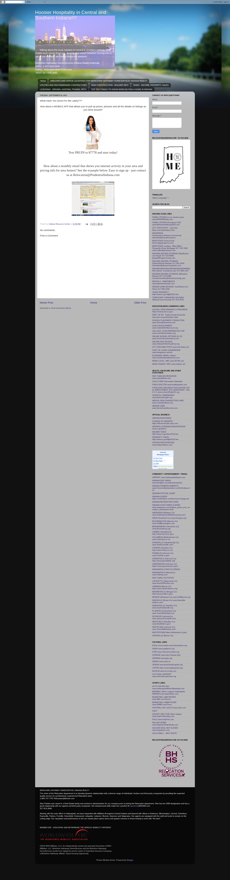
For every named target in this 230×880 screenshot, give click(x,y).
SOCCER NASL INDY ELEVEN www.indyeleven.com (165, 729)
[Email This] (91, 224)
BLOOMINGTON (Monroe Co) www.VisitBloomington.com (165, 522)
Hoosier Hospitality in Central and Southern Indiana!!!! (70, 15)
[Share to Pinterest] (101, 224)
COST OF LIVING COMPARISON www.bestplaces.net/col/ (166, 351)
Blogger (130, 860)
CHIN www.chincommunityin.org (165, 652)
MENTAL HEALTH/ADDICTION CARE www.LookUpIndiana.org (168, 402)
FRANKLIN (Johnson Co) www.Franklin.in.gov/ (162, 554)
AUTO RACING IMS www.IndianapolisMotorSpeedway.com (168, 687)
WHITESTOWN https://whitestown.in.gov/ (169, 632)
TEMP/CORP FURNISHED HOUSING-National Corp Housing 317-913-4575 (168, 299)
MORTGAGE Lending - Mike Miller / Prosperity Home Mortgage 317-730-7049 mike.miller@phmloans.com (170, 248)
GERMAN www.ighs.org (162, 658)
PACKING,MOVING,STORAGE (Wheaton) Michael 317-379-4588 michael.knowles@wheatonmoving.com (170, 276)
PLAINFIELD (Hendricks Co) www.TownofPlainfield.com (164, 612)
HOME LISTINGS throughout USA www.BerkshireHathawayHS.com (166, 224)
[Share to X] (96, 224)
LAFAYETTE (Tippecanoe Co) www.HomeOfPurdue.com (164, 582)
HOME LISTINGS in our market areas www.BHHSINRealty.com (168, 218)
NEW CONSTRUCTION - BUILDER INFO (109, 85)
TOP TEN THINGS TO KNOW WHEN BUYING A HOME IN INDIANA (121, 89)
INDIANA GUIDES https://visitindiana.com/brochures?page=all (170, 498)
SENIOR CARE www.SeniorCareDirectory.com (165, 407)
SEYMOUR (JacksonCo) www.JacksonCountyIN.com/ (164, 617)
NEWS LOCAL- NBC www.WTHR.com (168, 361)
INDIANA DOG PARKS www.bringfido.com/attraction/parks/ (167, 482)
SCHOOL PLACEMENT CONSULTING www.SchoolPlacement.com (168, 321)
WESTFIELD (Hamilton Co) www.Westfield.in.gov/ (163, 623)
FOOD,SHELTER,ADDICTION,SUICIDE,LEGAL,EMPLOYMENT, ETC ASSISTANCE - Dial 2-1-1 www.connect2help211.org (171, 390)
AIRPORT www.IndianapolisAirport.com (168, 477)
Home (43, 81)
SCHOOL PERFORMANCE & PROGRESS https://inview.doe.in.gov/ (170, 311)
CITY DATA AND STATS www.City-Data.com (170, 347)
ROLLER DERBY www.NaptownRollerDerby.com (165, 724)
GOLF (154, 711)
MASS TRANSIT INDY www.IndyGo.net (168, 364)
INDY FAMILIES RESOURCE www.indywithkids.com (164, 377)
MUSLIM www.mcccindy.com (164, 671)
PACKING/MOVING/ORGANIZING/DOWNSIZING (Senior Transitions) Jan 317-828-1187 (171, 270)
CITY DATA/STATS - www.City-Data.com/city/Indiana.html (165, 229)
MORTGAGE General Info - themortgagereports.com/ (163, 242)
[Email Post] (87, 224)
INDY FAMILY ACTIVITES (163, 578)
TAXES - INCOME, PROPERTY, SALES (151, 85)
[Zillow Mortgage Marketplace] (163, 466)
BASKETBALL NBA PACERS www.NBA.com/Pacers (164, 698)
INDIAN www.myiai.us (161, 661)
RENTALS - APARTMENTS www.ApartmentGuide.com (163, 282)
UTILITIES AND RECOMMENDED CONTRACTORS (63, 85)
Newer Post (46, 302)
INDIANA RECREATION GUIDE (165, 502)
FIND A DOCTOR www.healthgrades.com (169, 385)
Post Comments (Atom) (61, 308)
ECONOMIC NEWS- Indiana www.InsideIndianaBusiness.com (166, 357)
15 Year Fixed (157, 461)
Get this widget (163, 468)
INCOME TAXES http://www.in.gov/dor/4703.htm (165, 433)
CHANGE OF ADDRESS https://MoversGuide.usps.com (165, 422)
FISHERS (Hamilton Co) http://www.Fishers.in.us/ (162, 549)
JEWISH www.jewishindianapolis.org (167, 665)
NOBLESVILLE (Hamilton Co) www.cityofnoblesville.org (164, 607)
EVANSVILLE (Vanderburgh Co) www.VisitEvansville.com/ (165, 544)
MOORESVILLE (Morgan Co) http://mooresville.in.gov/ (164, 593)
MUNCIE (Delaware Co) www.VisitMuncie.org (171, 597)
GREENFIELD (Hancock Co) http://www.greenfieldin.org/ (164, 560)
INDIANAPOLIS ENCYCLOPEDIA (166, 569)
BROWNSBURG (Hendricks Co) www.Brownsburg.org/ (165, 528)
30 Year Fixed (157, 458)
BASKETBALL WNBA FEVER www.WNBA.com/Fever (164, 703)
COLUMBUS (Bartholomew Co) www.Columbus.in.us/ (165, 538)
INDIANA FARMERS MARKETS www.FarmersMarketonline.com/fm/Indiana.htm (171, 488)
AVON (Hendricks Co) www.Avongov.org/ (169, 518)
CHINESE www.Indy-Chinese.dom (166, 655)
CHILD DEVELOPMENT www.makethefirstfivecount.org (165, 327)
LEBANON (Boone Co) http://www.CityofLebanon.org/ (165, 587)
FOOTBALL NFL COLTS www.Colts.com (169, 708)
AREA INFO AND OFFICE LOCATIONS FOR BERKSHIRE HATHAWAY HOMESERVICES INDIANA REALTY (98, 81)
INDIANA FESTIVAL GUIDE (163, 493)
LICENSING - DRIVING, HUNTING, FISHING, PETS (63, 89)
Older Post (140, 302)
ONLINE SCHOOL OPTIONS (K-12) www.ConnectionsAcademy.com (167, 337)
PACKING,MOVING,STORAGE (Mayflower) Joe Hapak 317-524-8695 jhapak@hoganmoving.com (170, 256)
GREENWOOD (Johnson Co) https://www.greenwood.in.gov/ (165, 565)
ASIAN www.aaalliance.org (163, 649)
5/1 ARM (156, 463)
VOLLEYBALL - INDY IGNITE (164, 733)
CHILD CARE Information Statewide (167, 381)
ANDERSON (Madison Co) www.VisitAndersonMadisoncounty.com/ (169, 514)
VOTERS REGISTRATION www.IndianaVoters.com (163, 444)
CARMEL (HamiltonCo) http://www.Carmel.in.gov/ (163, 533)
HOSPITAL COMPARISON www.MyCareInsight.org (163, 396)
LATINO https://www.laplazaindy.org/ (167, 668)
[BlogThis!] (94, 224)
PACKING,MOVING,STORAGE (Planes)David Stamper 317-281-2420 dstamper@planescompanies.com (168, 263)
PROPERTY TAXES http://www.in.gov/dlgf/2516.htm (165, 438)
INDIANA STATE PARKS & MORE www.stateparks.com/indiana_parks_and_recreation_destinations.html (171, 507)
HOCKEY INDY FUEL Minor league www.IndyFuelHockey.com (167, 715)
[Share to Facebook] (99, 224)
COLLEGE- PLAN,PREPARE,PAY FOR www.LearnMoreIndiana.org (168, 332)
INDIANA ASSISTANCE (161, 418)
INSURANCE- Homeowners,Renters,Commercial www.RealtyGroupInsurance (166, 235)
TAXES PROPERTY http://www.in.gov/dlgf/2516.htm (165, 293)
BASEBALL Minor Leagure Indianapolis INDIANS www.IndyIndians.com (168, 693)
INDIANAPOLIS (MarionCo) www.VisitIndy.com (163, 574)
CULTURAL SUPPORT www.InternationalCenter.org (164, 675)
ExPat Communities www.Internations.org (169, 645)
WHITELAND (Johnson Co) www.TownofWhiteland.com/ (164, 628)
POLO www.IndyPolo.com (163, 719)
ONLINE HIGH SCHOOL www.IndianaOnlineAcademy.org (165, 343)
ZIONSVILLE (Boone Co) (162, 636)
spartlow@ (134, 806)
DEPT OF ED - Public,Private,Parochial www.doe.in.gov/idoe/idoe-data (168, 316)
